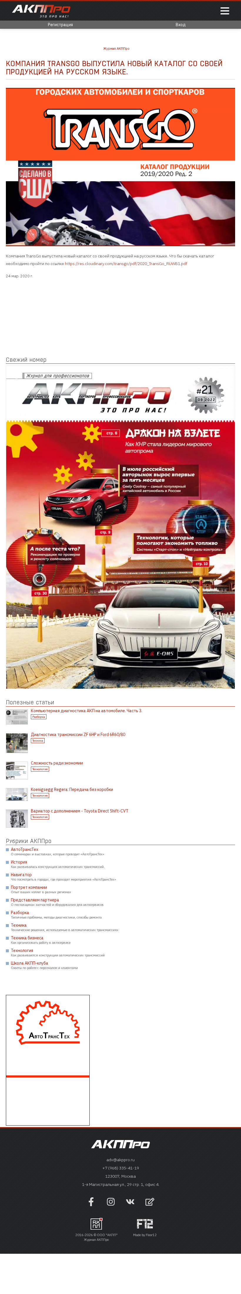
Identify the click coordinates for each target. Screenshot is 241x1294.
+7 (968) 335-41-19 (120, 1168)
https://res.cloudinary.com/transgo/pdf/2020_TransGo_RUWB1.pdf (126, 263)
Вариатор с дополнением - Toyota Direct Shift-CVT (79, 811)
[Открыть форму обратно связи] (149, 1202)
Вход (181, 24)
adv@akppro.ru (120, 1159)
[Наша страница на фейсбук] (91, 1204)
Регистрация (60, 24)
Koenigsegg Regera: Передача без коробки (72, 789)
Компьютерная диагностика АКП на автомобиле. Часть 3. (86, 710)
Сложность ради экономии (57, 763)
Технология (40, 769)
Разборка (38, 717)
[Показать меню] (224, 11)
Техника (37, 740)
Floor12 (151, 1235)
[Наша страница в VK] (130, 1204)
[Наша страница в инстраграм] (110, 1204)
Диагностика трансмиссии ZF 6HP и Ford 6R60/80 (78, 734)
